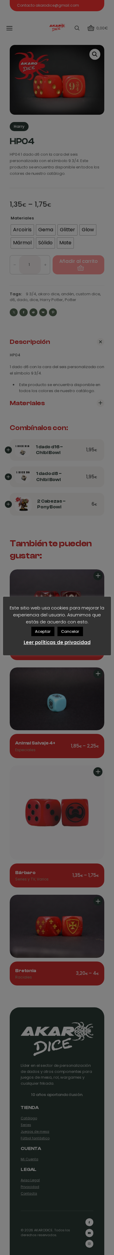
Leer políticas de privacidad (57, 642)
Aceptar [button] (43, 631)
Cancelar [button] (70, 631)
